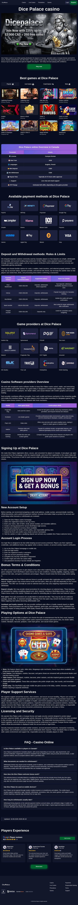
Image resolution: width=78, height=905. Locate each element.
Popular (9, 84)
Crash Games (47, 84)
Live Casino (28, 84)
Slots (66, 84)
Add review (67, 838)
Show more (39, 866)
